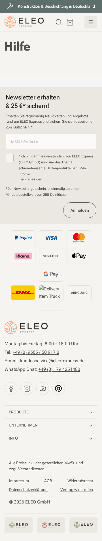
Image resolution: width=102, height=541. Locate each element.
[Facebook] (11, 388)
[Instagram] (26, 388)
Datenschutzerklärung (28, 489)
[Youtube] (42, 388)
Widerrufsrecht (80, 480)
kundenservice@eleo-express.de (52, 360)
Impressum (19, 480)
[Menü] (90, 22)
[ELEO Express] (26, 327)
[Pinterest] (58, 388)
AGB (48, 480)
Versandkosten (31, 469)
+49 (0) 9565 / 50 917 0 (36, 352)
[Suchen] (58, 22)
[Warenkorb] (70, 22)
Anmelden (80, 210)
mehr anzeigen (30, 179)
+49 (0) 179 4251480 (59, 369)
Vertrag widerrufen (76, 489)
